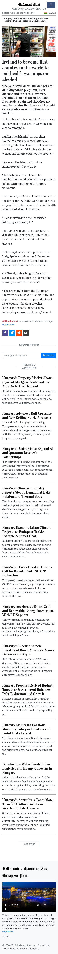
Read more (8, 324)
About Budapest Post (14, 948)
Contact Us (44, 945)
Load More (29, 844)
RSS (7, 936)
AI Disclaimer (33, 948)
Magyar (51, 13)
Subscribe (48, 355)
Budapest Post (29, 4)
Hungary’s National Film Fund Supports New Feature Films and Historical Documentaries (25, 19)
